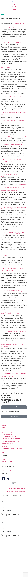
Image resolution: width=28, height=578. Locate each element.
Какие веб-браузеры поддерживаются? (14, 137)
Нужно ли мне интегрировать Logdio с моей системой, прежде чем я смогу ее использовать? (13, 344)
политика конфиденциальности (16, 488)
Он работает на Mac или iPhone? (12, 144)
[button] (14, 28)
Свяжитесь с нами (19, 23)
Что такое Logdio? (8, 27)
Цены (3, 507)
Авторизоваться (10, 514)
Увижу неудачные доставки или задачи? (14, 331)
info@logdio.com (22, 184)
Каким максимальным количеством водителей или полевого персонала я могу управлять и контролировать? (13, 189)
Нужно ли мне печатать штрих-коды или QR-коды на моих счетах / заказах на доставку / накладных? (13, 374)
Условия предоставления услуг (16, 491)
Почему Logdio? (5, 501)
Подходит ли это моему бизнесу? (12, 42)
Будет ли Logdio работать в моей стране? (15, 96)
